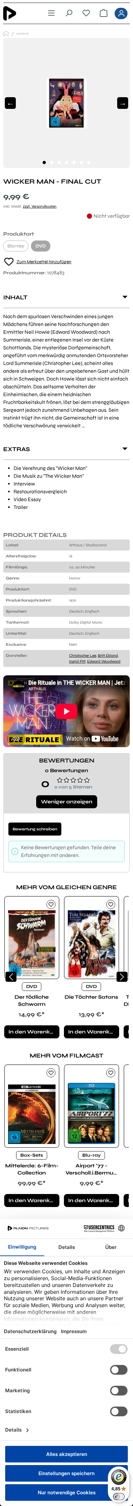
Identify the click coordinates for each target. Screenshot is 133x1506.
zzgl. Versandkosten (39, 206)
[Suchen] (68, 13)
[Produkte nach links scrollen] (10, 977)
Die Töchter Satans (91, 997)
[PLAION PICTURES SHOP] (6, 33)
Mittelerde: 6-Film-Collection (31, 1169)
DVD (43, 247)
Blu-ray (17, 247)
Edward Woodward (103, 661)
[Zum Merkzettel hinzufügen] (51, 904)
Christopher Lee (82, 655)
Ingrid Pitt (77, 661)
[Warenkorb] (103, 13)
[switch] (119, 1496)
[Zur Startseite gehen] (19, 13)
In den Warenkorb (33, 1032)
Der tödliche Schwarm (32, 1000)
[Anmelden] (121, 13)
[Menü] (51, 13)
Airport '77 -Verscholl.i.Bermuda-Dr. (91, 1169)
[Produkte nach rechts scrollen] (122, 977)
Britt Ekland (108, 655)
